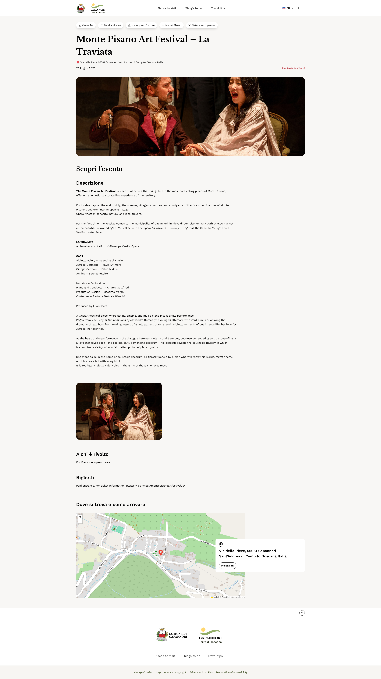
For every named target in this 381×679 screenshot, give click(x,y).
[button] (161, 553)
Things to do (193, 8)
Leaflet (216, 597)
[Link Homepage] (81, 8)
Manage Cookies (143, 672)
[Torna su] (302, 613)
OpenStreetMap (228, 597)
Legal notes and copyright (171, 672)
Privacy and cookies (201, 672)
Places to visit (166, 8)
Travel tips (218, 8)
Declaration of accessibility (231, 672)
